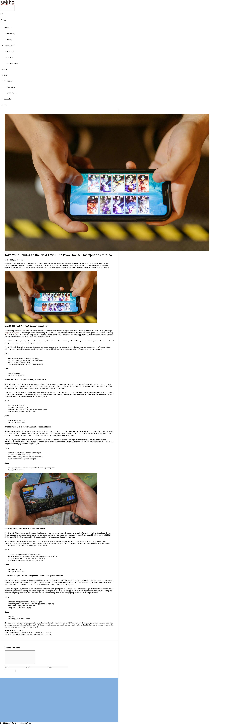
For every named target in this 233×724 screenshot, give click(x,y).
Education (7, 28)
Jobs (5, 69)
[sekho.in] (7, 4)
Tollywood (10, 57)
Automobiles (11, 87)
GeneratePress (26, 723)
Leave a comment (17, 630)
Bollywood (10, 51)
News (5, 75)
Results (9, 39)
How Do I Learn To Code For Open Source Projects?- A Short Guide (28, 634)
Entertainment (9, 46)
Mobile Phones (11, 93)
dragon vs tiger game (12, 333)
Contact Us (7, 99)
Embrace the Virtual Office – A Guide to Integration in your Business (29, 632)
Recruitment (10, 34)
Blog (7, 630)
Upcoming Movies (12, 63)
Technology (8, 81)
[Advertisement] (59, 701)
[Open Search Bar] (1, 14)
